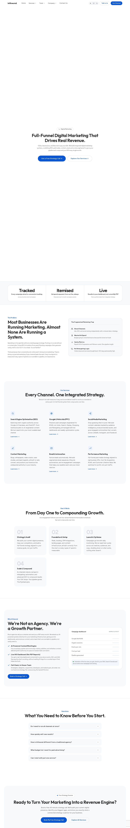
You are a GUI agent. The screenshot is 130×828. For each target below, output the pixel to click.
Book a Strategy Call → (18, 676)
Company (51, 3)
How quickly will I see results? (64, 734)
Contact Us (64, 3)
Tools (41, 3)
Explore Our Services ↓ (80, 158)
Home (23, 3)
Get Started (116, 3)
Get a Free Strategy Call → (51, 158)
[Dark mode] (96, 3)
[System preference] (93, 3)
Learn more (14, 436)
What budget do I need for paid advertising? (64, 750)
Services (31, 3)
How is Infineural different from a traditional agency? (64, 742)
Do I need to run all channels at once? (64, 726)
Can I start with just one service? (64, 758)
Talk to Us (104, 3)
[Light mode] (90, 3)
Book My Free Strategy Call (54, 820)
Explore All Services (79, 820)
